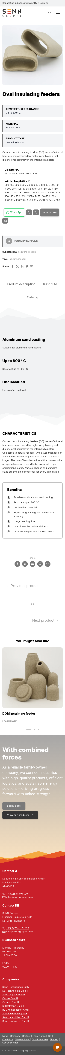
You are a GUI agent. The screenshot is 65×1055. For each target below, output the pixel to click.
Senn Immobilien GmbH (15, 1017)
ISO (49, 1036)
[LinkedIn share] (32, 564)
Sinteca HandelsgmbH (14, 1013)
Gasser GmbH (10, 998)
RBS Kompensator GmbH (16, 1010)
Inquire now (50, 212)
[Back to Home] (11, 12)
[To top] (53, 1050)
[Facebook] (12, 266)
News (5, 1036)
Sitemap (54, 1039)
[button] (49, 12)
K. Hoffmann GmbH (13, 1006)
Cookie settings (10, 1043)
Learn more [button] (14, 806)
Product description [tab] (21, 284)
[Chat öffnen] (57, 1047)
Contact (26, 1036)
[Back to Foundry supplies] (32, 603)
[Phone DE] (29, 212)
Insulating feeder (17, 259)
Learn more (9, 721)
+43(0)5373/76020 (17, 894)
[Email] (5, 221)
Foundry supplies (26, 240)
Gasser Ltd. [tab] (50, 284)
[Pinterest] (26, 266)
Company (15, 1036)
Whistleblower (22, 1039)
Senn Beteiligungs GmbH (16, 987)
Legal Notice (39, 1036)
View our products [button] (18, 815)
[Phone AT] (36, 212)
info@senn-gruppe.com (19, 897)
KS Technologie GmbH (15, 991)
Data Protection (40, 1039)
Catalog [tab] (32, 297)
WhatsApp (16, 212)
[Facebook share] (17, 564)
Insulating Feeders (27, 252)
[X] (17, 266)
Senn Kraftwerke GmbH (15, 1021)
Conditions (7, 1039)
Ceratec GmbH (10, 1002)
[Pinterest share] (40, 564)
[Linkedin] (22, 266)
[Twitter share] (25, 564)
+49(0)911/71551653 (17, 928)
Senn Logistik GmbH (13, 994)
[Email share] (47, 564)
